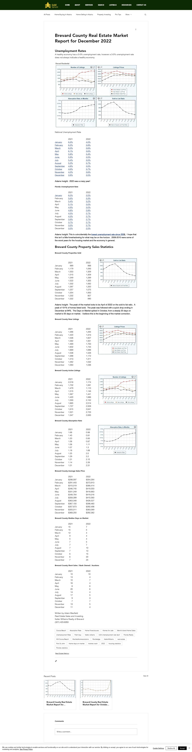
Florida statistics (62, 648)
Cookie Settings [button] (158, 748)
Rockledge (96, 639)
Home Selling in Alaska (84, 14)
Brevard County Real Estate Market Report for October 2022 (95, 703)
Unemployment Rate (63, 635)
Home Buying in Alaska (63, 14)
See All (145, 676)
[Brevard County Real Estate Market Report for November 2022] (60, 689)
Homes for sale (108, 631)
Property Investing (104, 14)
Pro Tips (118, 14)
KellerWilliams (109, 639)
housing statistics (115, 644)
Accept (182, 748)
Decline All (171, 748)
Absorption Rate (75, 631)
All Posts (47, 14)
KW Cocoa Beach (62, 639)
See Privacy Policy (26, 749)
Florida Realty (128, 635)
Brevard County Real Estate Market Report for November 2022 (59, 703)
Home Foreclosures (92, 631)
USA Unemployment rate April (109, 635)
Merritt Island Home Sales (126, 631)
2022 (103, 644)
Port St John (60, 644)
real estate (121, 639)
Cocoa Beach (61, 631)
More (127, 14)
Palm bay (78, 635)
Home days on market (76, 644)
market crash (93, 644)
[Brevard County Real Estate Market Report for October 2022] (96, 689)
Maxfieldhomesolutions (81, 639)
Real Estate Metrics (62, 653)
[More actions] (135, 29)
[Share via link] (56, 661)
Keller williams (90, 635)
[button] (145, 14)
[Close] (189, 748)
